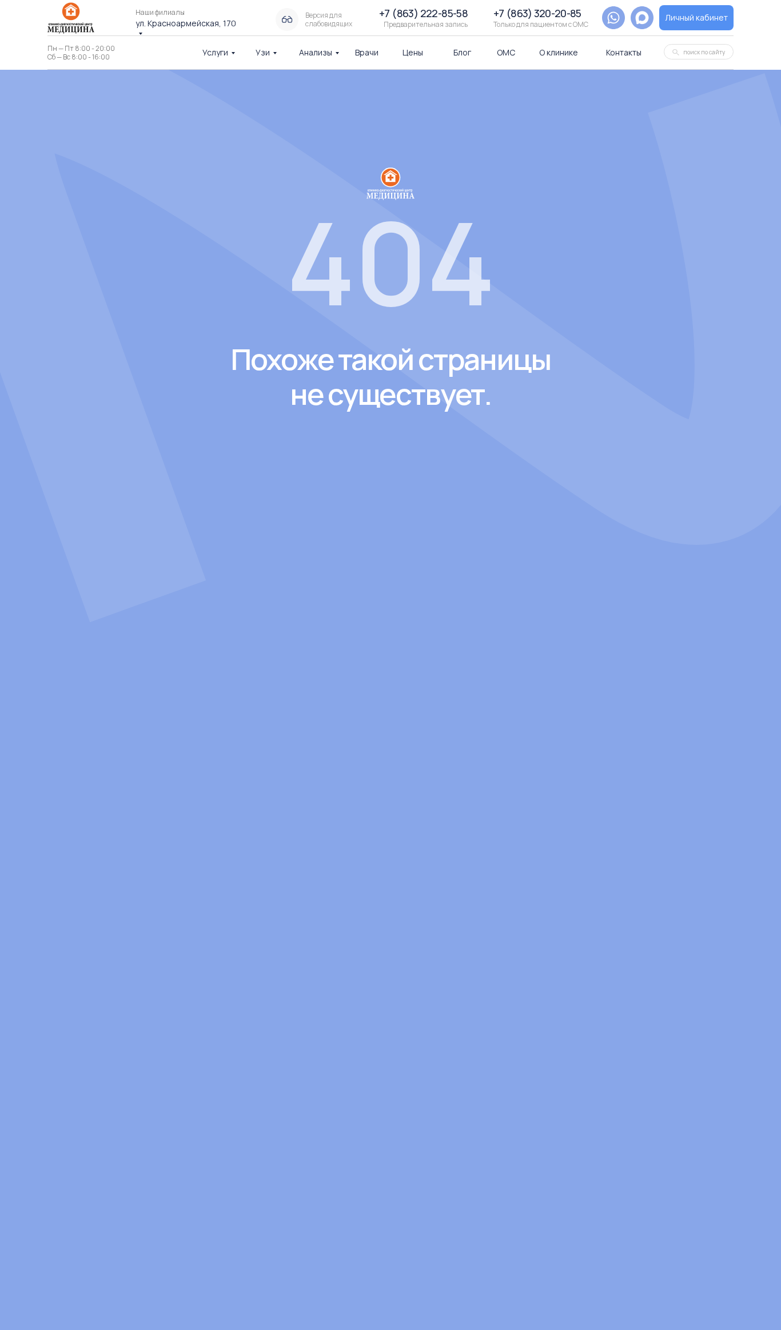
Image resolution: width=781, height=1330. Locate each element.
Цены (413, 52)
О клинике (558, 52)
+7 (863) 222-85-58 (423, 13)
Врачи (366, 52)
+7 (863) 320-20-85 (537, 13)
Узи (263, 52)
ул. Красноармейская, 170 (186, 23)
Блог (462, 52)
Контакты (623, 52)
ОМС (506, 52)
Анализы (315, 52)
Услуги (215, 52)
